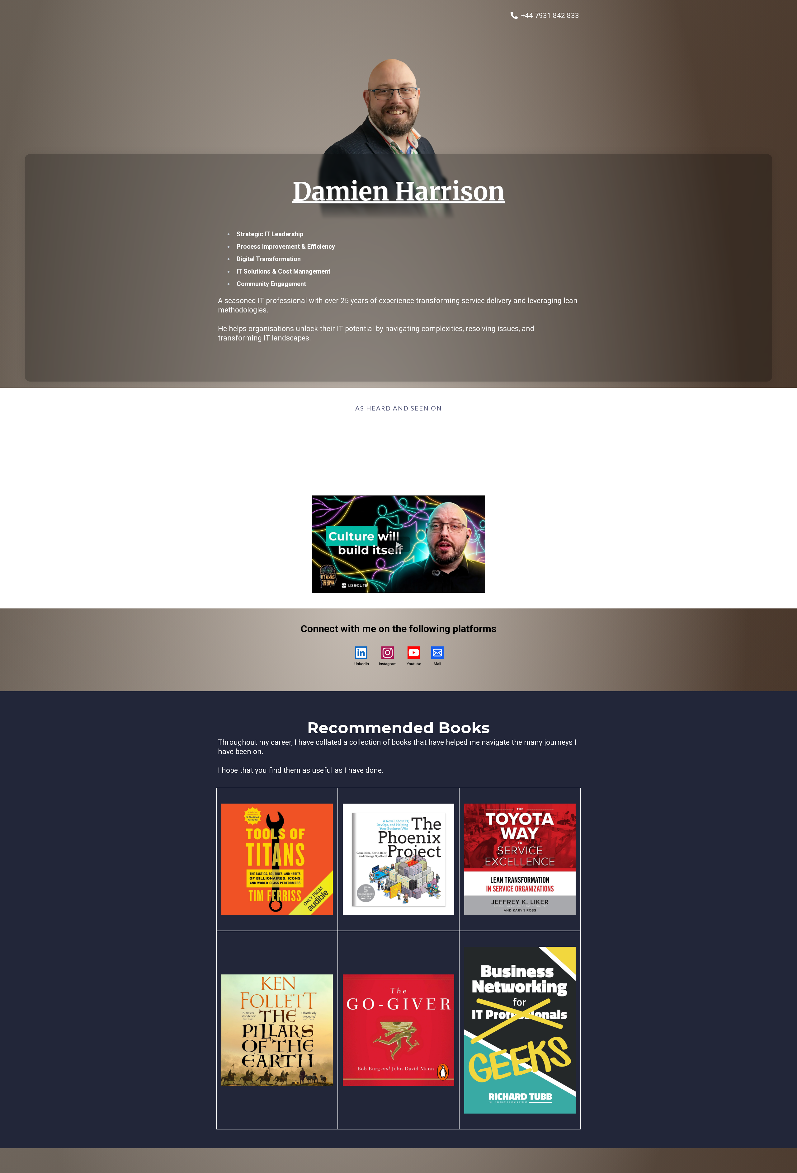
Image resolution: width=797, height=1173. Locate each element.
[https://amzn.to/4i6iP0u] (520, 858)
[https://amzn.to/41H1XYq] (398, 858)
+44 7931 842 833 (550, 16)
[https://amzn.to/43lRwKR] (520, 1029)
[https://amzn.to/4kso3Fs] (277, 1029)
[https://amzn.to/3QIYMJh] (277, 858)
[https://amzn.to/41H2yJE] (398, 1029)
